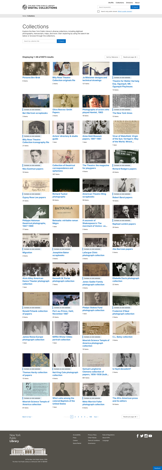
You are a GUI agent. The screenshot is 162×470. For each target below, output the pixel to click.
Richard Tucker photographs (60, 195)
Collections (120, 3)
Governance (91, 443)
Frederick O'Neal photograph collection (123, 312)
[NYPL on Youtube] (150, 436)
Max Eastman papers (32, 169)
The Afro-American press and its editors (125, 399)
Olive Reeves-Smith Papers (62, 111)
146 (90, 417)
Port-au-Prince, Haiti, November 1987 (63, 312)
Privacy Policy (92, 435)
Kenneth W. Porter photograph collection (63, 279)
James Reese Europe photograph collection (33, 338)
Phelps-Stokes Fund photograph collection (93, 309)
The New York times (122, 113)
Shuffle (111, 3)
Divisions (129, 3)
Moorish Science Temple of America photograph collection (95, 343)
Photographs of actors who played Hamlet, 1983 (95, 111)
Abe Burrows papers (122, 249)
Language (105, 440)
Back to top (26, 417)
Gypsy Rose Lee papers (34, 197)
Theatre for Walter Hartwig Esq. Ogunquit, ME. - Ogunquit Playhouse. (125, 84)
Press (74, 437)
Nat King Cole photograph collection (65, 373)
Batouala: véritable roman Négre (65, 221)
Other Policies (92, 437)
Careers (75, 440)
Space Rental (77, 443)
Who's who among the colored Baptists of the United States (63, 401)
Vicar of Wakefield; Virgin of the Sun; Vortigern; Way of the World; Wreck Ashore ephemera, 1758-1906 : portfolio (125, 141)
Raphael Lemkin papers (124, 224)
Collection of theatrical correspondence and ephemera (63, 168)
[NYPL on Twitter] (142, 436)
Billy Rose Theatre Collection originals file (63, 79)
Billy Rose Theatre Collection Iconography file (35, 141)
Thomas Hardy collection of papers (34, 373)
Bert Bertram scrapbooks (35, 113)
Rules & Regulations (108, 435)
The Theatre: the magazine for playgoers (95, 166)
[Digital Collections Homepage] (39, 7)
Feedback (157, 468)
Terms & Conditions (94, 440)
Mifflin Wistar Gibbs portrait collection (62, 338)
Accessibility (77, 435)
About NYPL (106, 437)
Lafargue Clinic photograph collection (93, 254)
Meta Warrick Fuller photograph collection (93, 403)
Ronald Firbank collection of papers (35, 312)
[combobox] (113, 7)
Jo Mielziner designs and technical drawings (94, 79)
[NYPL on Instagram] (146, 436)
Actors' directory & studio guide (65, 137)
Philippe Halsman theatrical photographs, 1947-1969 (34, 223)
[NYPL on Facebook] (137, 436)
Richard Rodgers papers (124, 169)
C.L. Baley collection (122, 337)
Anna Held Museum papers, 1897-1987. (92, 137)
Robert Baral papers (122, 197)
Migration (27, 252)
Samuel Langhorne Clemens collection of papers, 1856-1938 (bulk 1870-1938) (94, 373)
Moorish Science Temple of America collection (35, 403)
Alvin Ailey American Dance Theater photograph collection (35, 281)
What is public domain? (125, 11)
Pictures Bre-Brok (31, 77)
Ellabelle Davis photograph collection (125, 279)
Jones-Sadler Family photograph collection (93, 283)
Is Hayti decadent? (121, 369)
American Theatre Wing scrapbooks (94, 195)
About (137, 3)
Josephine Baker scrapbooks (60, 254)
